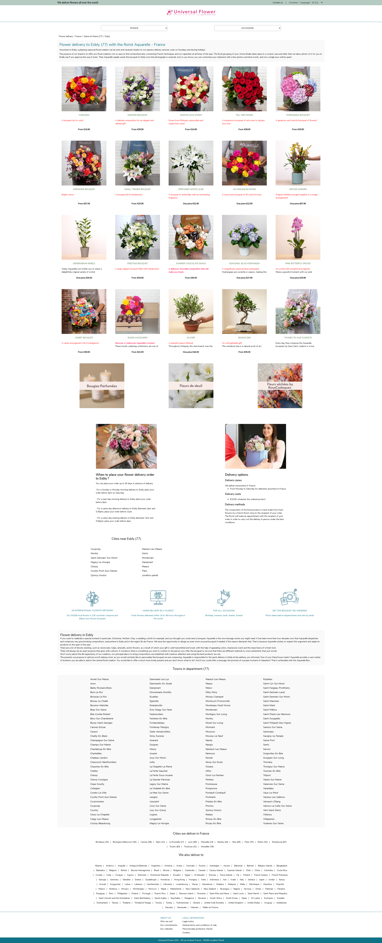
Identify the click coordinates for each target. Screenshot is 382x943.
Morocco (152, 888)
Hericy (153, 749)
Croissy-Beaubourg (100, 823)
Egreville (154, 701)
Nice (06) (236, 842)
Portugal (146, 893)
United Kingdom (235, 902)
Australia (190, 865)
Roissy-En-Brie (213, 819)
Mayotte (280, 884)
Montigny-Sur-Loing (216, 714)
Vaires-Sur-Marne (272, 779)
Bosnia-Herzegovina (140, 870)
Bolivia (124, 870)
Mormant (210, 727)
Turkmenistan (182, 902)
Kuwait (102, 884)
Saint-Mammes (271, 701)
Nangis (209, 744)
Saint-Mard (269, 705)
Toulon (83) (175, 846)
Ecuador (177, 875)
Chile (248, 870)
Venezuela (181, 907)
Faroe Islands (226, 875)
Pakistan (269, 888)
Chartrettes (96, 753)
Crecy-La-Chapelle (99, 814)
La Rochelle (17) (176, 842)
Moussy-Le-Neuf (214, 736)
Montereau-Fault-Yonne (218, 705)
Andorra (110, 865)
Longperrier (155, 819)
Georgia (102, 879)
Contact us (278, 2)
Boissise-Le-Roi (98, 696)
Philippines (122, 893)
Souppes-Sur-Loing (273, 757)
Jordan (272, 879)
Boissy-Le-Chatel (99, 701)
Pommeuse (211, 784)
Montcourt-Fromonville (218, 701)
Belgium (113, 870)
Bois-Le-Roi (96, 692)
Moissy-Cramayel (214, 696)
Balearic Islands (265, 865)
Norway (247, 888)
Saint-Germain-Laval (274, 692)
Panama (281, 888)
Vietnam (194, 907)
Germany (114, 879)
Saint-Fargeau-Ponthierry (276, 687)
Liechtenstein (153, 884)
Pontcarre (210, 797)
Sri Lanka (255, 898)
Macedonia (207, 884)
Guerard (154, 740)
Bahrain (250, 865)
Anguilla (121, 865)
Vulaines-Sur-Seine (273, 823)
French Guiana (261, 875)
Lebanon (138, 884)
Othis (208, 770)
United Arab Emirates (214, 902)
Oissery (209, 766)
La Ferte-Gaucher (159, 770)
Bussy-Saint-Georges (101, 722)
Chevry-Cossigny (99, 779)
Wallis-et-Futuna (210, 907)
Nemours (210, 753)
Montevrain (148, 557)
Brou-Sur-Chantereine (101, 718)
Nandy (209, 740)
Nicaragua (224, 888)
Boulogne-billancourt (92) (125, 842)
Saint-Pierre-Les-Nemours (276, 714)
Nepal (163, 888)
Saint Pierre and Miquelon (275, 893)
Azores (226, 865)
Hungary (193, 879)
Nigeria (236, 888)
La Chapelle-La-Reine (161, 766)
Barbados (100, 870)
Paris (144, 570)
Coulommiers (97, 801)
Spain (244, 898)
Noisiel (209, 757)
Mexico (101, 888)
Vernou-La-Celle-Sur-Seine (277, 805)
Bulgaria (177, 870)
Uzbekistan (281, 902)
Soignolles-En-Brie (273, 753)
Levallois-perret (150, 575)
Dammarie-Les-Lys (159, 679)
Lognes (153, 814)
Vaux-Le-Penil (270, 792)
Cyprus (130, 875)
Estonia (212, 875)
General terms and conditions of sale (199, 925)
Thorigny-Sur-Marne (274, 766)
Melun (209, 687)
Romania (201, 893)
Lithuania (167, 884)
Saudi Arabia (160, 898)
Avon (93, 683)
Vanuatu (169, 907)
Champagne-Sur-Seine (102, 740)
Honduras (165, 879)
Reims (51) (263, 842)
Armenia (168, 865)
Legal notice (188, 921)
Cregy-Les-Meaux (99, 819)
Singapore (189, 898)
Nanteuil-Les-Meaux (216, 749)
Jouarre (153, 753)
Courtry (94, 810)
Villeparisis (268, 819)
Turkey (169, 902)
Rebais (209, 814)
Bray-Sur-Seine (98, 709)
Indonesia (214, 879)
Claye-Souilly (97, 784)
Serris (145, 553)
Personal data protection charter (197, 928)
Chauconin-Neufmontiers (103, 762)
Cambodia (189, 870)
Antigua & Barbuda (138, 865)
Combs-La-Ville (98, 792)
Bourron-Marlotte (99, 705)
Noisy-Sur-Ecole (214, 762)
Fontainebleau (157, 722)
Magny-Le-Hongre (100, 562)
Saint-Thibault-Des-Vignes (277, 722)
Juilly (152, 762)
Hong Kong (179, 879)
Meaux (145, 566)
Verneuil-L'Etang (271, 801)
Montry (94, 553)
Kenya (282, 879)
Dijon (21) (160, 842)
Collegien (95, 788)
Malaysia (232, 884)
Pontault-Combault (215, 792)
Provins (209, 805)
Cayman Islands (234, 870)
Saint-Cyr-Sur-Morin (274, 683)
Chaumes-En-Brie (99, 766)
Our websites (166, 928)
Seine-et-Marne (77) (93, 36)
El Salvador (199, 875)
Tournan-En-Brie (272, 770)
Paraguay (100, 893)
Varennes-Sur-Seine (273, 784)
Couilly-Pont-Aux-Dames (104, 570)
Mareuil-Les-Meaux (152, 549)
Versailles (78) (207, 846)
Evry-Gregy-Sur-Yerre (161, 709)
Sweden (281, 898)
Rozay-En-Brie (213, 823)
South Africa (216, 898)
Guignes (154, 744)
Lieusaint (154, 801)
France (78, 36)
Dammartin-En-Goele (161, 683)
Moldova (113, 888)
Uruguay (268, 902)
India (203, 879)
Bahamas (238, 865)
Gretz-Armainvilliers (160, 731)
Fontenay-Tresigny (159, 727)
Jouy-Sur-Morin (158, 757)
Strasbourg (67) (279, 842)
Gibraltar (127, 879)
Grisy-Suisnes (157, 736)
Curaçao (119, 875)
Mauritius (267, 884)
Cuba (108, 875)
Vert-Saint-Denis (272, 810)
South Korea (232, 898)
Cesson (94, 731)
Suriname (268, 898)
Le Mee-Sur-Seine (159, 792)
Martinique (254, 884)
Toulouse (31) (190, 846)
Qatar (172, 893)
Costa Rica (282, 870)
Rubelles (267, 679)
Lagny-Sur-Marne (159, 784)
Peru (111, 893)
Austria (202, 865)
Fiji (238, 875)
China (257, 870)
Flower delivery (66, 36)
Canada (201, 870)
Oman (258, 888)
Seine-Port (269, 740)
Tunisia (158, 902)
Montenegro (138, 888)
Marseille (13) (207, 842)
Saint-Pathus (270, 709)
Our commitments (168, 925)
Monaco (125, 888)
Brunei (166, 870)
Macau (195, 884)
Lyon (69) (192, 842)
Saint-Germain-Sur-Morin (104, 557)
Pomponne (211, 788)
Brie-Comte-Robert (100, 714)
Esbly (107, 36)
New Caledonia (193, 888)
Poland (135, 893)
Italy (242, 879)
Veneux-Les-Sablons (274, 797)
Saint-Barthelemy (142, 898)
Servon (267, 749)
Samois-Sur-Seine (272, 727)
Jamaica (251, 879)
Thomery (267, 762)
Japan (261, 879)
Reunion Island (186, 893)
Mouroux (210, 731)
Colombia (268, 870)
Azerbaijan (214, 865)
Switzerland (102, 902)
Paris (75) (249, 842)
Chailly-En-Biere (98, 736)
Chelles (94, 770)
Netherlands (175, 888)
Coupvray (96, 549)
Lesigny (154, 797)
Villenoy (267, 814)
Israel (233, 879)
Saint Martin (253, 893)
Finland (246, 875)
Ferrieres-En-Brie (158, 718)
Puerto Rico (160, 893)
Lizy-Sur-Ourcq (158, 810)
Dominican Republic (159, 875)
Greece (138, 879)
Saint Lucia (238, 893)
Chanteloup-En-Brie (100, 749)
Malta (242, 884)
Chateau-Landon (99, 757)
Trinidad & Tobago (142, 902)
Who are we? (166, 921)
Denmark (142, 875)
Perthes (210, 779)
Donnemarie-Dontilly (160, 692)
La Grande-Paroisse (160, 779)
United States (253, 902)
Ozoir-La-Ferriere (215, 775)
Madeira (220, 884)
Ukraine (196, 902)
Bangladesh (282, 865)
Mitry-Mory (211, 692)
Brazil (156, 870)
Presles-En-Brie (214, 801)
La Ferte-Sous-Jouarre (161, 775)
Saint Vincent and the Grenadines (114, 898)
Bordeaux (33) (102, 842)
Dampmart (147, 562)
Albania (98, 865)
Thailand (126, 902)
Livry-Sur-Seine (158, 805)
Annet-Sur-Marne (99, 679)
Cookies (186, 932)
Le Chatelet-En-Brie (160, 788)
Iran (225, 879)
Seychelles (175, 898)
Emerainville (156, 705)
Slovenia (202, 898)
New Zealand (210, 888)
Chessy (94, 566)
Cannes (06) (146, 842)
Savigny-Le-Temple (273, 736)
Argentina (155, 865)
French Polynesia (280, 875)
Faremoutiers (156, 714)
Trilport (267, 775)
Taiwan (115, 902)
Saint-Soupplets (271, 718)
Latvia (127, 884)
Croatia (99, 875)
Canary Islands (216, 870)
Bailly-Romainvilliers (101, 687)
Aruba (179, 865)
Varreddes (268, 788)
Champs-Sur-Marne (100, 744)
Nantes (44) (222, 842)
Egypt (187, 875)
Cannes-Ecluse (97, 727)
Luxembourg (182, 884)
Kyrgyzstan (115, 884)
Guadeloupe (150, 879)
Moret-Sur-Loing (214, 722)
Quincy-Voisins (98, 575)
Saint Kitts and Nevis (219, 893)
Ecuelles (154, 696)
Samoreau (268, 731)
